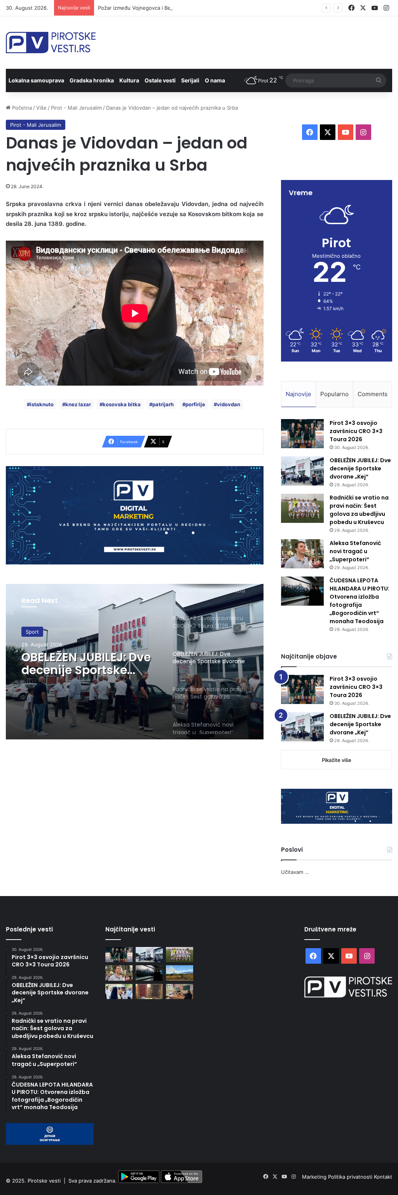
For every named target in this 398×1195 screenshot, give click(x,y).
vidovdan (228, 404)
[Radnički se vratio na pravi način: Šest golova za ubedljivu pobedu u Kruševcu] (302, 508)
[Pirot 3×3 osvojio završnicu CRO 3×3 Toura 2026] (302, 433)
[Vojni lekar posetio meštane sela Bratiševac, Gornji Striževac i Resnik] (179, 991)
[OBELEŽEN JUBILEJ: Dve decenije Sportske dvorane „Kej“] (302, 471)
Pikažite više (336, 760)
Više (41, 108)
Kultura (129, 80)
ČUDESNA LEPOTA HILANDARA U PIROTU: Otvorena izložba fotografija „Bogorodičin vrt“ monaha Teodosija (359, 601)
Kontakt (383, 1177)
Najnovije (298, 394)
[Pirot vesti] (51, 42)
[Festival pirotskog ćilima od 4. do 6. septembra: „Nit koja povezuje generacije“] (149, 991)
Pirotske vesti (44, 1181)
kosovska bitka (122, 404)
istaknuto (42, 404)
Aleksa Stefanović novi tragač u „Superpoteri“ (355, 551)
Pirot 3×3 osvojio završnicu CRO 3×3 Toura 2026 (356, 431)
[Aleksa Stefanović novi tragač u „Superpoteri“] (302, 553)
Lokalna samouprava (36, 80)
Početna (21, 108)
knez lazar (78, 404)
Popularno (334, 394)
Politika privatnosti (351, 1177)
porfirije (195, 404)
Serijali (190, 80)
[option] (135, 661)
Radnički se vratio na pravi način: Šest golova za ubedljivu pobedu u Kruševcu (359, 510)
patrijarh (163, 404)
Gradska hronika (92, 80)
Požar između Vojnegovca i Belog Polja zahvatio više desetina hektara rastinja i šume (200, 8)
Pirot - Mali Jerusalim (76, 108)
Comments (373, 394)
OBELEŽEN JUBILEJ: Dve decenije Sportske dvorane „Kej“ (360, 468)
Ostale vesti (160, 80)
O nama (215, 80)
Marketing (315, 1177)
